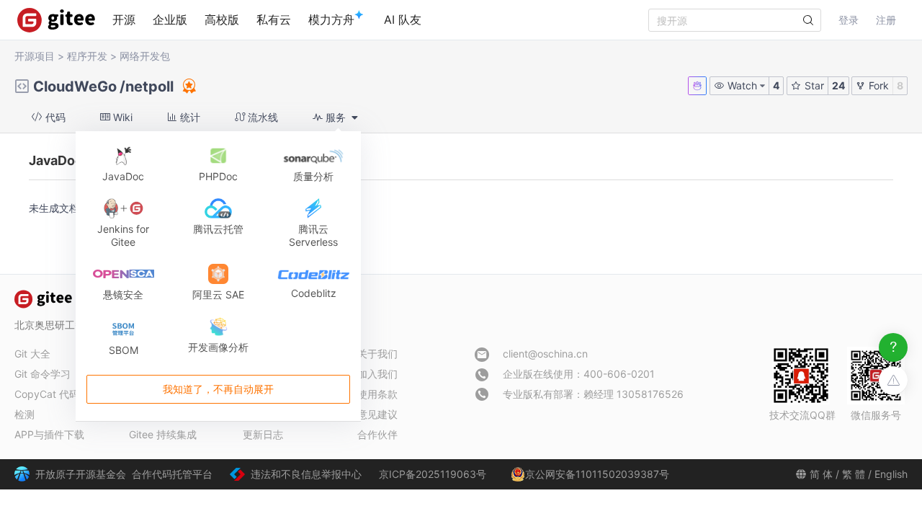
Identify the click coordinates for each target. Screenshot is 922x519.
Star (813, 85)
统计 (188, 117)
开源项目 (34, 56)
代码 (54, 117)
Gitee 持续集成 (163, 434)
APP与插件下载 (49, 434)
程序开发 (87, 56)
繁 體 (853, 474)
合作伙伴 (377, 434)
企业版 (170, 19)
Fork (877, 85)
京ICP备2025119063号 (432, 474)
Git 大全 (32, 353)
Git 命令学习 (42, 374)
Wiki (121, 117)
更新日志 (263, 434)
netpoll (149, 86)
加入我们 (377, 374)
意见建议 (377, 414)
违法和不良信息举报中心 (306, 474)
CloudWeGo (75, 86)
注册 (886, 20)
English (891, 474)
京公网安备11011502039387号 (597, 474)
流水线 (261, 117)
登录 (848, 20)
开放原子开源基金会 (80, 474)
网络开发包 (145, 56)
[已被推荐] (188, 85)
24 (838, 85)
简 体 (821, 474)
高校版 (222, 19)
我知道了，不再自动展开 (218, 389)
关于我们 (377, 353)
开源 (123, 19)
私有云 (273, 19)
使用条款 (377, 394)
